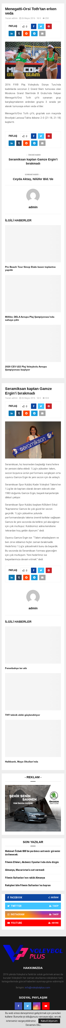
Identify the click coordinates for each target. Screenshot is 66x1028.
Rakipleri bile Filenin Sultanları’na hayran (28, 885)
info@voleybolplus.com (37, 987)
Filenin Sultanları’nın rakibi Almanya (25, 877)
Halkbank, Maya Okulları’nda (21, 761)
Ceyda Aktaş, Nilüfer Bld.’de (33, 179)
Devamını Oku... (34, 1025)
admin (15, 18)
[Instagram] (36, 1006)
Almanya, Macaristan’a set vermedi (24, 870)
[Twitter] (27, 1006)
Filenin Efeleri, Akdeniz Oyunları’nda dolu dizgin (32, 862)
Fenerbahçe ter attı (16, 668)
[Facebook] (18, 1006)
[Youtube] (46, 1006)
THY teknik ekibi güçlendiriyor (22, 715)
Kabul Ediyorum (49, 1021)
